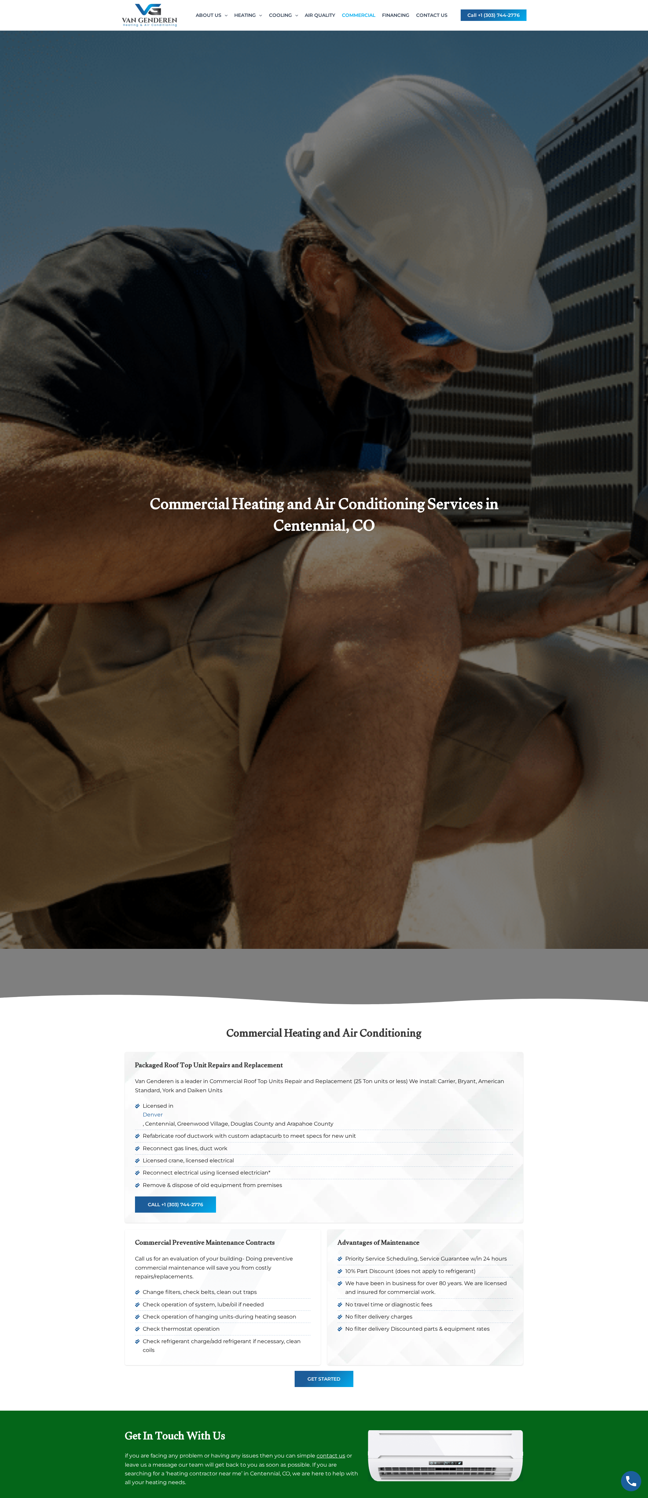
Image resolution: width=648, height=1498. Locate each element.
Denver (153, 1114)
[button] (224, 15)
